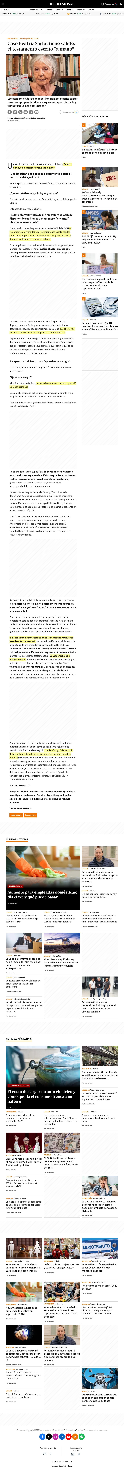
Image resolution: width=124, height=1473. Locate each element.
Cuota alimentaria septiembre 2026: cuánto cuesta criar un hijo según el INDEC (22, 918)
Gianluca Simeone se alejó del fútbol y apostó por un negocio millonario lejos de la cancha (97, 1310)
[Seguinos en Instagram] (55, 1437)
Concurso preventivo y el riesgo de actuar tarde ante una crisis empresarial (23, 983)
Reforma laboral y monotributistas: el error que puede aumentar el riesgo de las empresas (99, 197)
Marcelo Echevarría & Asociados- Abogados (27, 118)
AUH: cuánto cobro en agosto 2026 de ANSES (99, 1287)
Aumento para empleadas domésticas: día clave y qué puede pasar (42, 894)
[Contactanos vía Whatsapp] (51, 1453)
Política (60, 9)
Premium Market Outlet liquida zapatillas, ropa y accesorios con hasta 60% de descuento (100, 1075)
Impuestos (81, 9)
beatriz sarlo (16, 815)
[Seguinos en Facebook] (42, 1437)
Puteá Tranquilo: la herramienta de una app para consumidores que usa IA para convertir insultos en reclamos (24, 1007)
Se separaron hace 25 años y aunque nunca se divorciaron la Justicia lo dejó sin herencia (59, 918)
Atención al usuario (48, 1448)
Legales (91, 9)
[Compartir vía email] (36, 112)
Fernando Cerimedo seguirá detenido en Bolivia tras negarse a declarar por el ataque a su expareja (100, 876)
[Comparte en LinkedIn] (25, 112)
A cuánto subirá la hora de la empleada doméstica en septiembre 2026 (20, 1118)
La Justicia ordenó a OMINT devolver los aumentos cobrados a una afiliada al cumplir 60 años (100, 326)
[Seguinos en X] (49, 1437)
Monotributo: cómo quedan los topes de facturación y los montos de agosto (99, 1267)
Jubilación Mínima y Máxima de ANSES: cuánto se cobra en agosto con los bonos (23, 1375)
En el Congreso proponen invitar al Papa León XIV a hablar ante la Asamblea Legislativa (24, 1162)
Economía (49, 9)
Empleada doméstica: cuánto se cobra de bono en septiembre (99, 151)
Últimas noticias (36, 9)
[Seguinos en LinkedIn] (62, 1437)
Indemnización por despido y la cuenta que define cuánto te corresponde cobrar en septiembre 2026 (99, 284)
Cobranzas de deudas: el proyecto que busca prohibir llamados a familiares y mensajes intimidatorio (99, 918)
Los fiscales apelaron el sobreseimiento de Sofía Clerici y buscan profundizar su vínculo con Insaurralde (61, 1120)
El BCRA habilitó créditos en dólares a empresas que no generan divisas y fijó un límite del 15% (61, 1163)
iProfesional (13, 39)
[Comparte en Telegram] (31, 112)
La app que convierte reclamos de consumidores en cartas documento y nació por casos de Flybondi (100, 1206)
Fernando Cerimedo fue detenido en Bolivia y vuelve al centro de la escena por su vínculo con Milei (99, 1007)
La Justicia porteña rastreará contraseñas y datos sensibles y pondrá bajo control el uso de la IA (23, 1355)
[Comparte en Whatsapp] (20, 112)
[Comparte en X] (15, 112)
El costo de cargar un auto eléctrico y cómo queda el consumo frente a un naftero (41, 1096)
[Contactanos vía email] (44, 1453)
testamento (30, 815)
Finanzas (69, 9)
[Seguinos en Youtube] (69, 1437)
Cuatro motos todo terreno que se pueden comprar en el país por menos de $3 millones (99, 1398)
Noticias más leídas (19, 1039)
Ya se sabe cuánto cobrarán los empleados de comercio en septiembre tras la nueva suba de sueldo (60, 1312)
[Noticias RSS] (75, 1437)
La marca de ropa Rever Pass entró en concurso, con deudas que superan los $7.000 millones (99, 1096)
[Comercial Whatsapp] (79, 1454)
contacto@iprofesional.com (62, 1466)
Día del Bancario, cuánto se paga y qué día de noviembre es (99, 895)
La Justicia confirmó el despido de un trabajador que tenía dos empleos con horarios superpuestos (23, 963)
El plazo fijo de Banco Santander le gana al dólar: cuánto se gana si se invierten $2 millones (23, 1204)
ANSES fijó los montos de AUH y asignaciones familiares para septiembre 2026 (99, 239)
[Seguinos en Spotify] (82, 1437)
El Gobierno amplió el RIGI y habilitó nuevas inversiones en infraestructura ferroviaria (61, 962)
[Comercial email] (72, 1454)
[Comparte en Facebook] (10, 112)
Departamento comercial (76, 1449)
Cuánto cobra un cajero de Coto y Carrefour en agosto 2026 (61, 1266)
